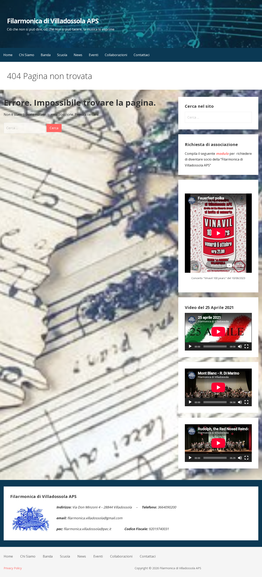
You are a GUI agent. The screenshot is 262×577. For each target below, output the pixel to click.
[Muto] (240, 346)
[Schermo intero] (246, 346)
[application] (218, 332)
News (78, 55)
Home (7, 55)
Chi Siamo (26, 55)
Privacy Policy (13, 568)
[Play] (190, 346)
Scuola (62, 55)
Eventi (93, 55)
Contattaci (141, 55)
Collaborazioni (116, 55)
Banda (46, 55)
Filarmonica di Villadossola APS (52, 20)
